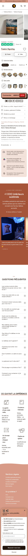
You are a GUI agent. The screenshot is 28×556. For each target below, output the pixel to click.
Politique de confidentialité (12, 479)
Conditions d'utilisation (11, 481)
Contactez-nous (10, 497)
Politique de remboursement (13, 501)
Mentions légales (10, 484)
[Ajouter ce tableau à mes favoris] (24, 49)
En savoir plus (5, 145)
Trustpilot (3, 42)
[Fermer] (24, 510)
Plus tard (14, 552)
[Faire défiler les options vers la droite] (26, 64)
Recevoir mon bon (14, 548)
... (1, 12)
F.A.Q (7, 494)
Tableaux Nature (8, 12)
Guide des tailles (10, 499)
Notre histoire (9, 486)
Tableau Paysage (18, 12)
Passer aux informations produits (13, 18)
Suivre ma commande (11, 503)
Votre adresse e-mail (8, 533)
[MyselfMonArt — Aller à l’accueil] (14, 6)
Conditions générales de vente (13, 477)
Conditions (6, 530)
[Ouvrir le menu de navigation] (3, 6)
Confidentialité (20, 529)
